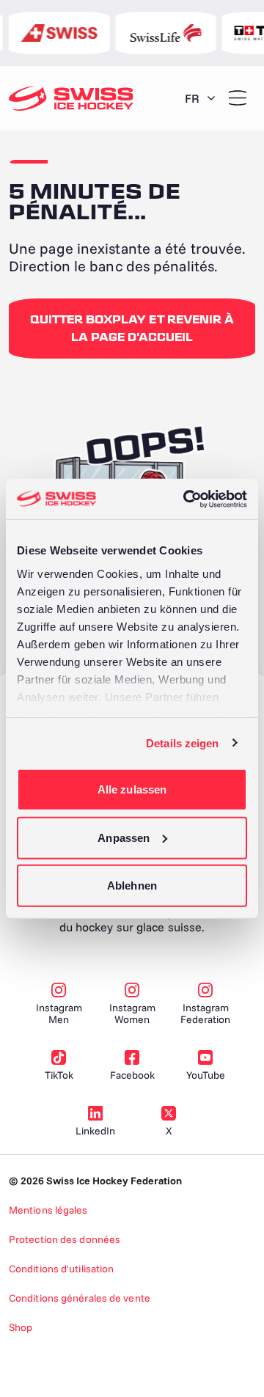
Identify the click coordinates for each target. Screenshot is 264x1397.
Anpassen (124, 837)
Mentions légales (48, 1210)
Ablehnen (132, 885)
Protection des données (64, 1239)
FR (192, 98)
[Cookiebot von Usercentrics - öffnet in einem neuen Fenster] (186, 498)
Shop (20, 1327)
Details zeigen (182, 742)
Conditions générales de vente (79, 1298)
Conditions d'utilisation (61, 1268)
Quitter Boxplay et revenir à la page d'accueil (132, 328)
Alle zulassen (132, 789)
